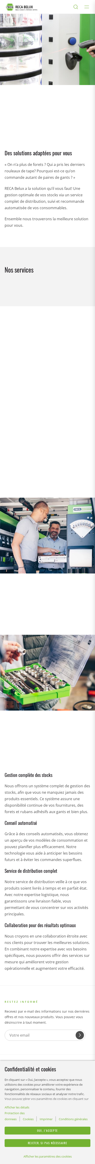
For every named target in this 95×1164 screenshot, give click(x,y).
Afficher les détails (17, 1107)
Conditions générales (73, 1119)
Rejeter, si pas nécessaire (47, 1143)
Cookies (28, 1119)
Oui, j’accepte (47, 1130)
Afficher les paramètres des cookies (48, 1156)
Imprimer (46, 1119)
